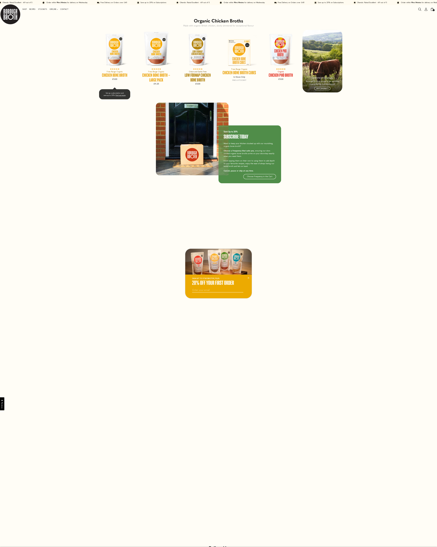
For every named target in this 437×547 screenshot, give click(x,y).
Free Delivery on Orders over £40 (85, 2)
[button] (53, 9)
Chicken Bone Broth (114, 75)
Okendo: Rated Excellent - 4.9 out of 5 (166, 2)
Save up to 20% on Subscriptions (124, 2)
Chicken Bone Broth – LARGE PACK (156, 77)
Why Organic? (322, 88)
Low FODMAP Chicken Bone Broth (198, 77)
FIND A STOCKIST (239, 80)
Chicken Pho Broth (281, 75)
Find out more (121, 96)
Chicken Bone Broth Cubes (239, 72)
